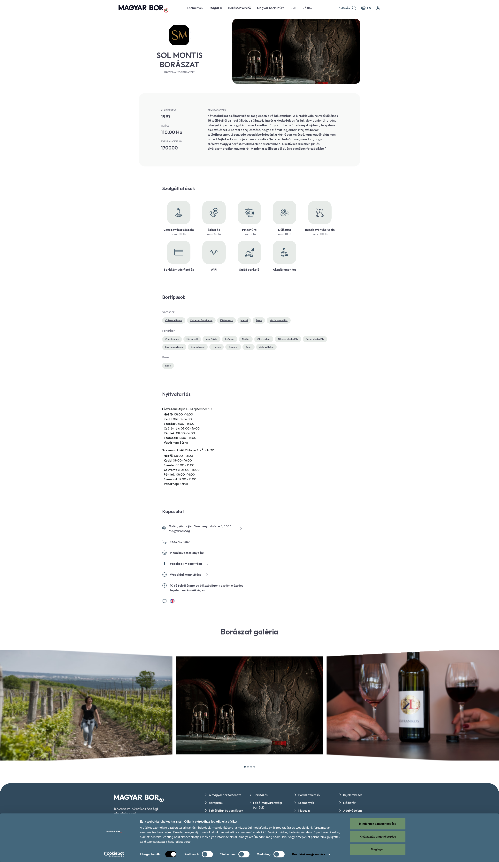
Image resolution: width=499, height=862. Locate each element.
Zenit (248, 346)
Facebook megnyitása (186, 564)
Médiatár (349, 803)
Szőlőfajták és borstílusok (226, 810)
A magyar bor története (225, 795)
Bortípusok (216, 803)
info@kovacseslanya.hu (187, 553)
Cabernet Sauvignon (201, 320)
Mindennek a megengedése (377, 823)
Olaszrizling (263, 339)
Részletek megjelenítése (308, 854)
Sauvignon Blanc (174, 346)
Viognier (233, 346)
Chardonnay (172, 339)
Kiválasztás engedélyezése (377, 836)
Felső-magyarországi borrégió (267, 805)
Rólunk (307, 8)
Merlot (244, 320)
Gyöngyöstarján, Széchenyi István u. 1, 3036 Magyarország (200, 528)
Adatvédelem (352, 810)
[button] (245, 767)
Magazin (216, 8)
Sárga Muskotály (315, 339)
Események (195, 8)
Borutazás (261, 795)
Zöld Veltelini (266, 346)
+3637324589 (180, 542)
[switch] (207, 854)
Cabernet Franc (173, 320)
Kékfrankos (226, 320)
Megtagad (377, 849)
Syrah (259, 320)
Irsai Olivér (211, 339)
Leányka (229, 339)
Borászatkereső (239, 8)
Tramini (216, 346)
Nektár (246, 339)
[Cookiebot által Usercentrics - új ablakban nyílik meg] (114, 854)
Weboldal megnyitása (186, 574)
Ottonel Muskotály (288, 339)
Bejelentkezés (352, 795)
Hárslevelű (192, 339)
